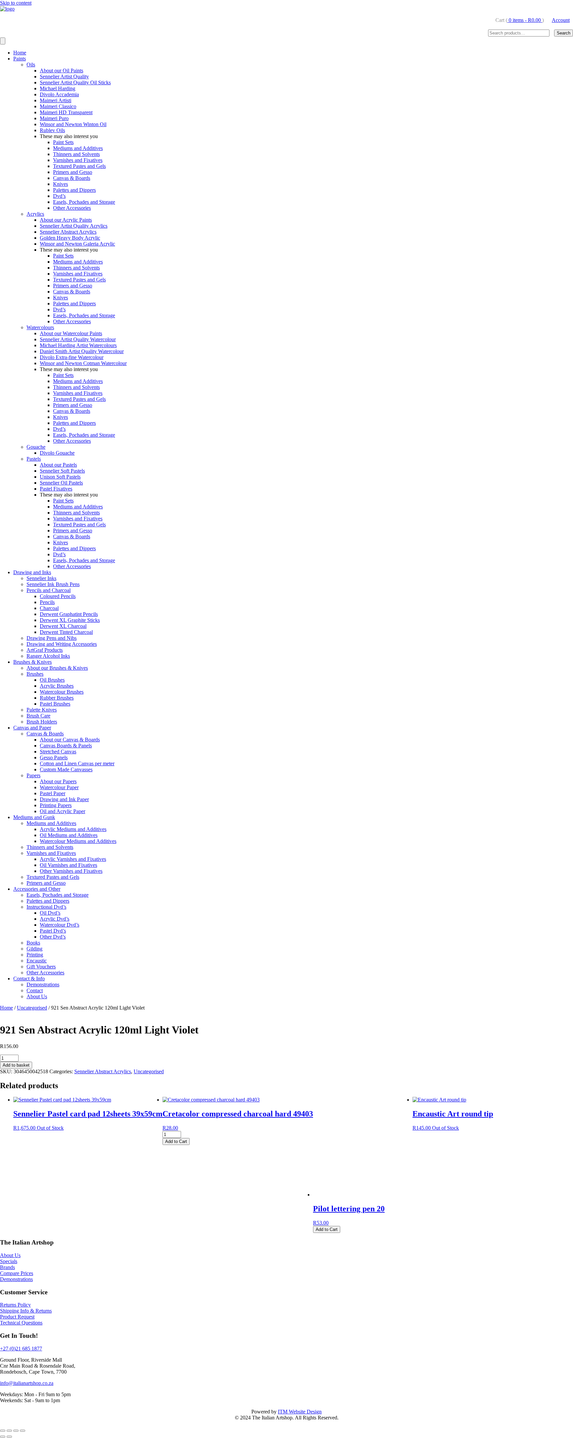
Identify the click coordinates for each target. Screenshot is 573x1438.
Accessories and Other (36, 889)
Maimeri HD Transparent (66, 112)
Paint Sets (63, 142)
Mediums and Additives (78, 148)
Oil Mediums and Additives (68, 835)
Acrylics (35, 214)
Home (19, 52)
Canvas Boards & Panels (66, 745)
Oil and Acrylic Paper (62, 811)
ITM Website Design (300, 1411)
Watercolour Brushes (62, 692)
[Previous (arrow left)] (2, 1437)
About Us (37, 996)
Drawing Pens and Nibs (52, 638)
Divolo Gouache (57, 453)
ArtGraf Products (45, 650)
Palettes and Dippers (74, 190)
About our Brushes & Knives (57, 668)
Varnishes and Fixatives (77, 160)
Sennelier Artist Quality (64, 76)
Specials (8, 1261)
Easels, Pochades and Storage (84, 202)
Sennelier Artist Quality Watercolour (78, 339)
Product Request (17, 1317)
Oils (31, 64)
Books (33, 943)
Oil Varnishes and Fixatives (68, 865)
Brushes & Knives (32, 662)
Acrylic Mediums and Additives (73, 829)
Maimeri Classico (58, 106)
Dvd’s (59, 196)
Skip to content (16, 3)
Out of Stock (50, 1128)
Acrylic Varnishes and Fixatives (73, 859)
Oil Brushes (52, 680)
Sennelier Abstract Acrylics (68, 232)
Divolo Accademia (59, 94)
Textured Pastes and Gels (79, 166)
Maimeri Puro (54, 118)
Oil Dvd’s (50, 913)
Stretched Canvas (58, 751)
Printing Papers (56, 805)
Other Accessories (72, 208)
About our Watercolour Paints (71, 333)
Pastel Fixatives (56, 489)
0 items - (524, 20)
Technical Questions (21, 1322)
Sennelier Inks (41, 578)
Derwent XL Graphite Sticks (70, 620)
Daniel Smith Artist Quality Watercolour (82, 351)
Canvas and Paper (32, 727)
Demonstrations (43, 984)
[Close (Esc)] (22, 1431)
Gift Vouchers (41, 966)
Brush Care (38, 716)
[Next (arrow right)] (9, 1437)
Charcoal (49, 608)
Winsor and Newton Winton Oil (73, 124)
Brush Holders (42, 721)
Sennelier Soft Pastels (62, 471)
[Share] (16, 1431)
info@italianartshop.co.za (26, 1383)
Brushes (35, 674)
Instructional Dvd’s (46, 907)
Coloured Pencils (58, 596)
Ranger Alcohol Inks (48, 656)
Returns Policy (15, 1305)
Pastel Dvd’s (53, 931)
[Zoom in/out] (2, 1431)
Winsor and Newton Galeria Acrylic (77, 244)
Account (561, 20)
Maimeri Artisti (55, 100)
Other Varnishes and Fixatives (71, 871)
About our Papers (58, 781)
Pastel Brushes (55, 704)
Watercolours (40, 327)
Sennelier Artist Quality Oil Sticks (75, 82)
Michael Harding (57, 88)
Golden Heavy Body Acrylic (70, 238)
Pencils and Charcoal (49, 590)
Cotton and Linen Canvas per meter (77, 763)
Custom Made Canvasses (66, 769)
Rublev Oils (52, 130)
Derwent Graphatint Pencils (69, 614)
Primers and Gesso (72, 172)
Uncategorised (32, 1008)
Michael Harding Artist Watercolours (78, 345)
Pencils (47, 602)
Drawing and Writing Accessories (62, 644)
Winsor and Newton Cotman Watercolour (83, 363)
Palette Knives (42, 710)
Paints (19, 58)
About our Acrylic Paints (66, 220)
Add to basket (16, 1065)
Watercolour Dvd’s (59, 925)
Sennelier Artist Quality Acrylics (73, 226)
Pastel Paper (52, 793)
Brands (7, 1267)
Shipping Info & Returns (26, 1311)
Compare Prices (16, 1273)
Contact (35, 990)
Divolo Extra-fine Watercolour (71, 357)
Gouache (36, 447)
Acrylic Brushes (57, 686)
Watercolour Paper (59, 787)
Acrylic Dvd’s (54, 919)
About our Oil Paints (61, 70)
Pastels (34, 459)
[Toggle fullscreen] (9, 1431)
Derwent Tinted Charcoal (66, 632)
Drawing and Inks (32, 572)
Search (563, 33)
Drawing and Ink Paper (64, 799)
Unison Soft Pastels (60, 477)
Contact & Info (29, 978)
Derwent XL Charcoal (63, 626)
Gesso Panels (54, 757)
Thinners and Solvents (76, 154)
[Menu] (2, 41)
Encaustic (37, 960)
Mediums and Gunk (34, 817)
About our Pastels (58, 465)
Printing (35, 954)
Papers (33, 775)
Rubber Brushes (57, 698)
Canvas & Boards (71, 178)
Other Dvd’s (53, 937)
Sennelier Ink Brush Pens (53, 584)
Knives (60, 184)
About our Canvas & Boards (70, 739)
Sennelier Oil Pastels (61, 483)
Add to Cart (176, 1141)
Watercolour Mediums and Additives (78, 841)
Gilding (34, 948)
